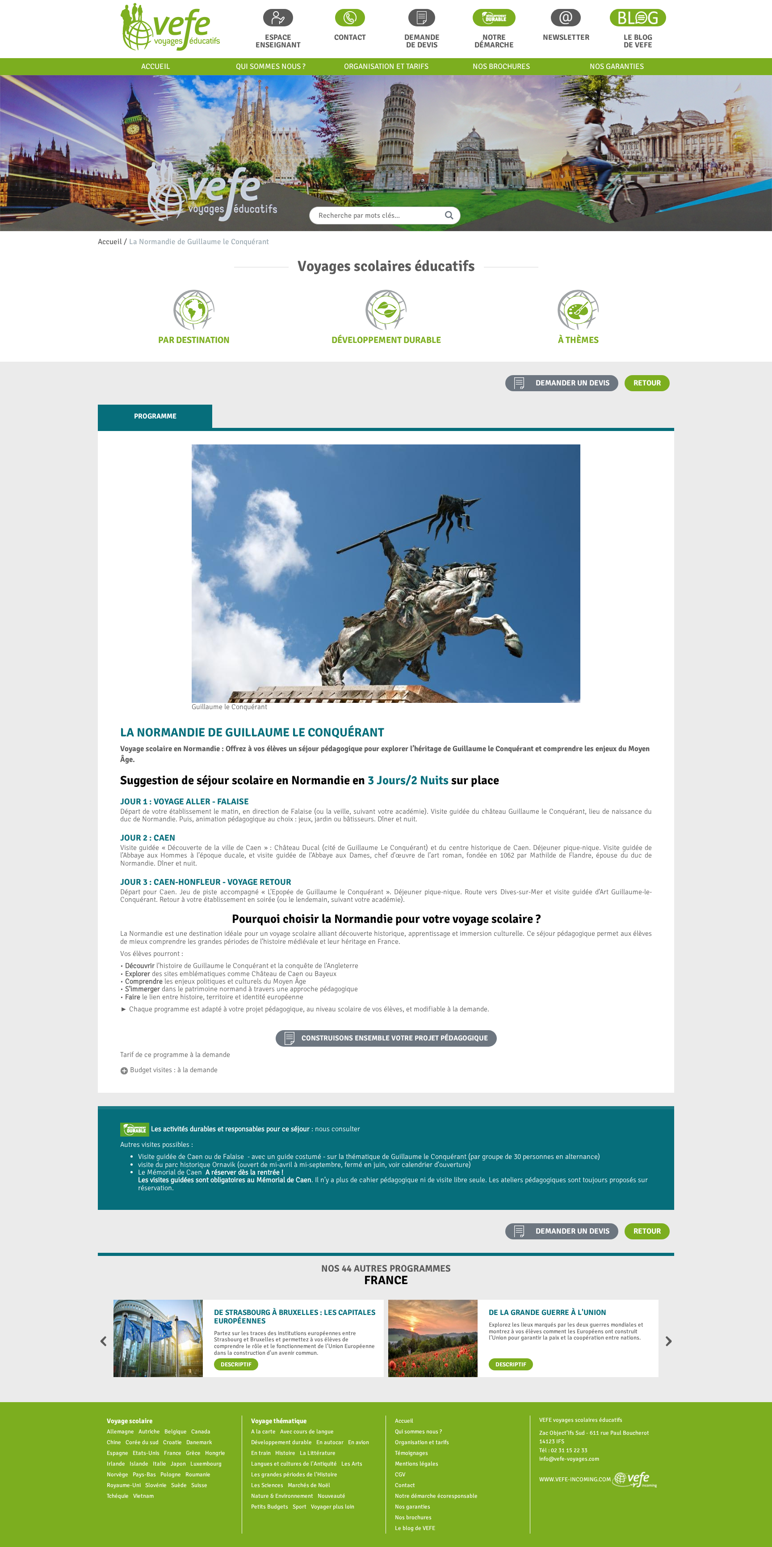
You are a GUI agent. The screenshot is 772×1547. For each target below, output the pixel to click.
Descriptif (236, 1364)
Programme (155, 416)
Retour (647, 383)
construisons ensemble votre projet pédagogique (395, 1038)
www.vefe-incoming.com (575, 1479)
